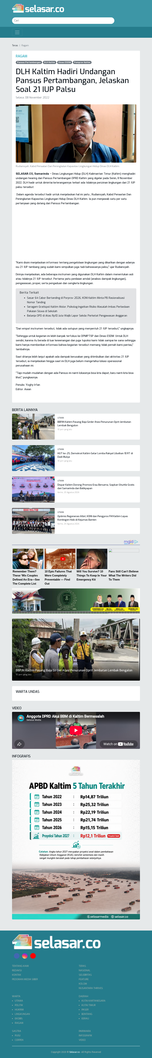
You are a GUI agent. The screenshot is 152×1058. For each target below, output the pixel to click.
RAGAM (19, 1023)
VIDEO (82, 1040)
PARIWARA (85, 1031)
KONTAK (16, 974)
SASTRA (16, 1031)
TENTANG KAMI (20, 966)
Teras (15, 45)
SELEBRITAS (85, 974)
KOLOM (83, 983)
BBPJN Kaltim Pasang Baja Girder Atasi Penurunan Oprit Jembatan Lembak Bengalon (74, 670)
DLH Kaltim (49, 62)
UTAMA (19, 1000)
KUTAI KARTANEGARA (93, 1000)
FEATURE (84, 979)
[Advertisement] (76, 234)
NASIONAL (84, 970)
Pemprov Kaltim (82, 62)
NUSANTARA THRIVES (91, 988)
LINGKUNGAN (22, 1014)
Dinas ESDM (64, 62)
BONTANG (87, 1014)
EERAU (85, 1018)
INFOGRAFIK (85, 1035)
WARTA (16, 996)
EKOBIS (19, 1018)
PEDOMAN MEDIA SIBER (25, 979)
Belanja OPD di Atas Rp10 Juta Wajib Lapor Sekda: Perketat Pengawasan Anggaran (77, 315)
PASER (85, 1009)
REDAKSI (17, 970)
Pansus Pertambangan (29, 62)
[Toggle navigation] (17, 32)
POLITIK (19, 1005)
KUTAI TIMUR (89, 1005)
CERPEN (19, 1040)
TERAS (82, 966)
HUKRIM (19, 1009)
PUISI (17, 1035)
